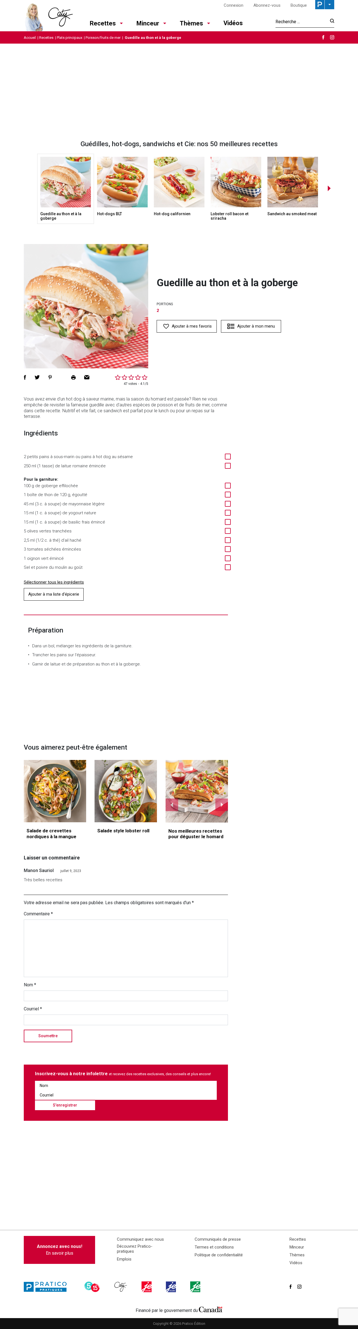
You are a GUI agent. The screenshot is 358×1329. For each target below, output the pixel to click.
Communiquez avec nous (140, 1239)
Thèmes (191, 23)
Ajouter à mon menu (256, 326)
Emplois (124, 1259)
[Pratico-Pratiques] (47, 1286)
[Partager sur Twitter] (37, 377)
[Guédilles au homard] (197, 791)
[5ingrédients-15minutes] (92, 1286)
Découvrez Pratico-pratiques (134, 1249)
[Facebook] (323, 37)
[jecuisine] (147, 1286)
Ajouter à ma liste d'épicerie (53, 594)
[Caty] (121, 1286)
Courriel (33, 1008)
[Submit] (330, 21)
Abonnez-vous (267, 5)
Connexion (233, 5)
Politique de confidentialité (219, 1254)
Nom (30, 984)
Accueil (30, 37)
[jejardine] (195, 1286)
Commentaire (38, 913)
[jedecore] (171, 1286)
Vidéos (233, 23)
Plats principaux (69, 37)
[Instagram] (332, 37)
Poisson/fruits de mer (103, 37)
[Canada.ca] (210, 1309)
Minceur (147, 23)
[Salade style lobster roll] (126, 791)
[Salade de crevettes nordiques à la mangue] (55, 791)
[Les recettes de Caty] (48, 15)
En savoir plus (59, 1250)
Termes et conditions (214, 1247)
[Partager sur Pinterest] (50, 377)
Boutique (299, 5)
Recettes (103, 23)
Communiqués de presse (218, 1239)
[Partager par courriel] (87, 377)
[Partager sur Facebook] (25, 377)
